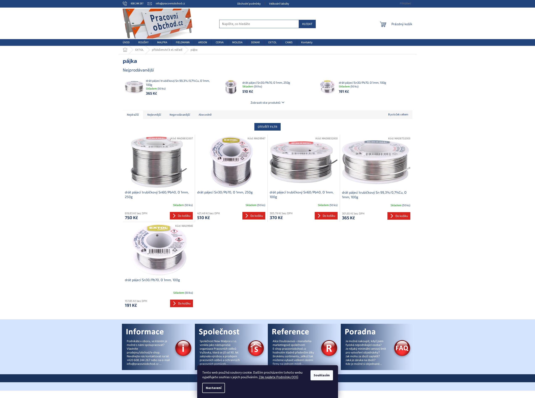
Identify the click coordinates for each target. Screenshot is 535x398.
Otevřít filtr (267, 126)
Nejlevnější (154, 115)
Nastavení (213, 388)
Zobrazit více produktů (265, 102)
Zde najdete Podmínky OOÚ (278, 377)
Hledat (307, 24)
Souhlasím (322, 375)
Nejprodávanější (180, 115)
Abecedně (205, 115)
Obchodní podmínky (249, 4)
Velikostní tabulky (279, 4)
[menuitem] (126, 42)
